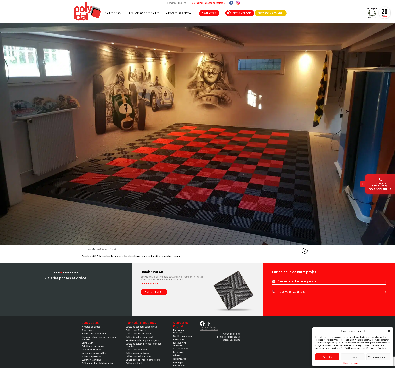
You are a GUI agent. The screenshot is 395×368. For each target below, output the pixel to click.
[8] (70, 272)
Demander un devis (176, 3)
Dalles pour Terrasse (136, 330)
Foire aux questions (91, 356)
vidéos (81, 278)
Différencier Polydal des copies (97, 363)
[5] (63, 272)
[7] (68, 272)
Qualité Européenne (183, 336)
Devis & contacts (242, 13)
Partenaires (178, 352)
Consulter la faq (208, 327)
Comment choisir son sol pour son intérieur (99, 338)
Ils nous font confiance (179, 344)
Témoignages (179, 359)
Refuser (353, 357)
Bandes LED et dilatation (94, 333)
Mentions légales (231, 333)
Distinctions (178, 339)
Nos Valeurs (179, 366)
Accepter (327, 357)
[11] (77, 272)
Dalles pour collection (137, 350)
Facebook (231, 3)
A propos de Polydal (179, 13)
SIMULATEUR (209, 13)
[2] (56, 272)
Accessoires (88, 330)
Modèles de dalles (91, 327)
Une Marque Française (179, 331)
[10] (75, 272)
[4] (61, 272)
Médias (176, 355)
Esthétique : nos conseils (94, 346)
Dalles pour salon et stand (139, 356)
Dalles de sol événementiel (139, 337)
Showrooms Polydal (270, 13)
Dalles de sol (113, 13)
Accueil (91, 249)
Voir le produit (154, 292)
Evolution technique (91, 360)
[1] (54, 272)
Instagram (238, 3)
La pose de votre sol (92, 350)
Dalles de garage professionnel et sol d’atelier (144, 345)
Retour (305, 251)
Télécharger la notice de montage (208, 3)
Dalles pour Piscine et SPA (139, 333)
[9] (72, 272)
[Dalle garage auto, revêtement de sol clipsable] (87, 20)
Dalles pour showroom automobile (143, 360)
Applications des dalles (144, 13)
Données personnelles (352, 363)
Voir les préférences (378, 357)
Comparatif (87, 343)
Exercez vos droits (231, 340)
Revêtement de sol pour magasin (142, 340)
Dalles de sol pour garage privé (141, 327)
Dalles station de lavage (138, 353)
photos (65, 278)
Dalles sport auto (134, 363)
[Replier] (362, 184)
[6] (66, 272)
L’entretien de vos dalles (94, 353)
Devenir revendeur (209, 329)
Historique (178, 362)
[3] (59, 272)
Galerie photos (180, 349)
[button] (388, 331)
